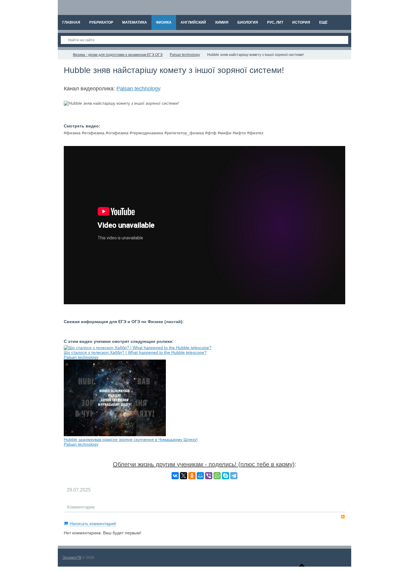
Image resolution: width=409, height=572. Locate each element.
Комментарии (81, 506)
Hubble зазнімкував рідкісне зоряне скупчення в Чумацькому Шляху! (131, 439)
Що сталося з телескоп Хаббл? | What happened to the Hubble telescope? (135, 352)
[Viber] (208, 475)
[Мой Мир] (200, 475)
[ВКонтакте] (175, 475)
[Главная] (63, 55)
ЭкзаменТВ (71, 558)
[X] (183, 475)
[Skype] (225, 475)
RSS (342, 516)
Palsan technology (138, 89)
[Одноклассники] (192, 475)
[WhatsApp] (217, 475)
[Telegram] (233, 475)
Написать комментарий (93, 523)
